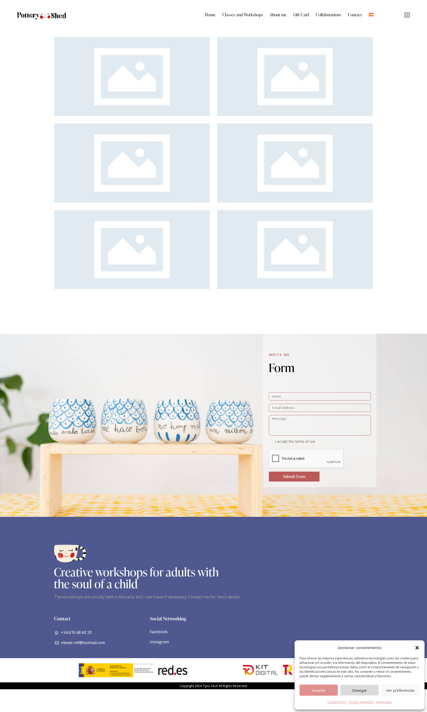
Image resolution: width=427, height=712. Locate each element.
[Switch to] (371, 15)
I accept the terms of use (295, 441)
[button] (417, 647)
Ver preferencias (400, 690)
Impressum (384, 702)
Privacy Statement (361, 702)
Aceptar (318, 690)
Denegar (359, 690)
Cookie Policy (336, 702)
